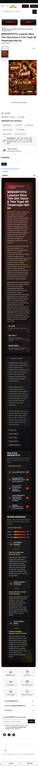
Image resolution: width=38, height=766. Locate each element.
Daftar (33, 6)
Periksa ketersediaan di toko (11, 168)
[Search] (34, 12)
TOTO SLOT (27, 675)
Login (25, 6)
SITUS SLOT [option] (29, 125)
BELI (4, 164)
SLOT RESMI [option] (20, 129)
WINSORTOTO (12, 212)
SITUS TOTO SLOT (27, 694)
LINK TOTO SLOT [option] (8, 129)
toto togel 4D (24, 264)
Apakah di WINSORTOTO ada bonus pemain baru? (18, 506)
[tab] (19, 175)
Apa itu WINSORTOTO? (18, 472)
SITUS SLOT (10, 685)
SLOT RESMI (10, 694)
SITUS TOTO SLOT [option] (20, 134)
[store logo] (13, 6)
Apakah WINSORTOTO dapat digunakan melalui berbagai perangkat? (18, 498)
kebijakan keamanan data (19, 727)
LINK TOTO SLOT (27, 685)
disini (18, 141)
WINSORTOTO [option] (7, 125)
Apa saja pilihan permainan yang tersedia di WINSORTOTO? (16, 488)
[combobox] (19, 11)
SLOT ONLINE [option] (7, 134)
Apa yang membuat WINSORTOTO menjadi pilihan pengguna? (18, 479)
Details (5, 175)
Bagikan (5, 171)
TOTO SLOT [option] (18, 125)
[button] (10, 72)
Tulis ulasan (21, 117)
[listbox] (19, 129)
